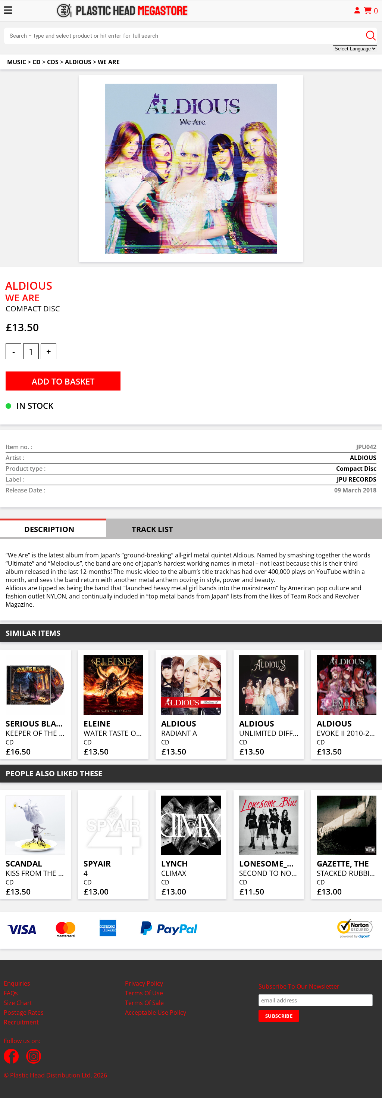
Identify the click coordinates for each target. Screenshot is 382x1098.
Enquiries (17, 983)
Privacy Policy (144, 983)
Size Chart (18, 1003)
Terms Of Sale (144, 1003)
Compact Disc (356, 468)
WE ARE (109, 62)
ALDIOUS (78, 62)
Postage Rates (24, 1012)
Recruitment (21, 1022)
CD (36, 62)
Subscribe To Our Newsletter (299, 986)
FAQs (11, 993)
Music (16, 62)
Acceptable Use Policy (155, 1012)
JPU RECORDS (356, 479)
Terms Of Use (144, 993)
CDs (53, 62)
